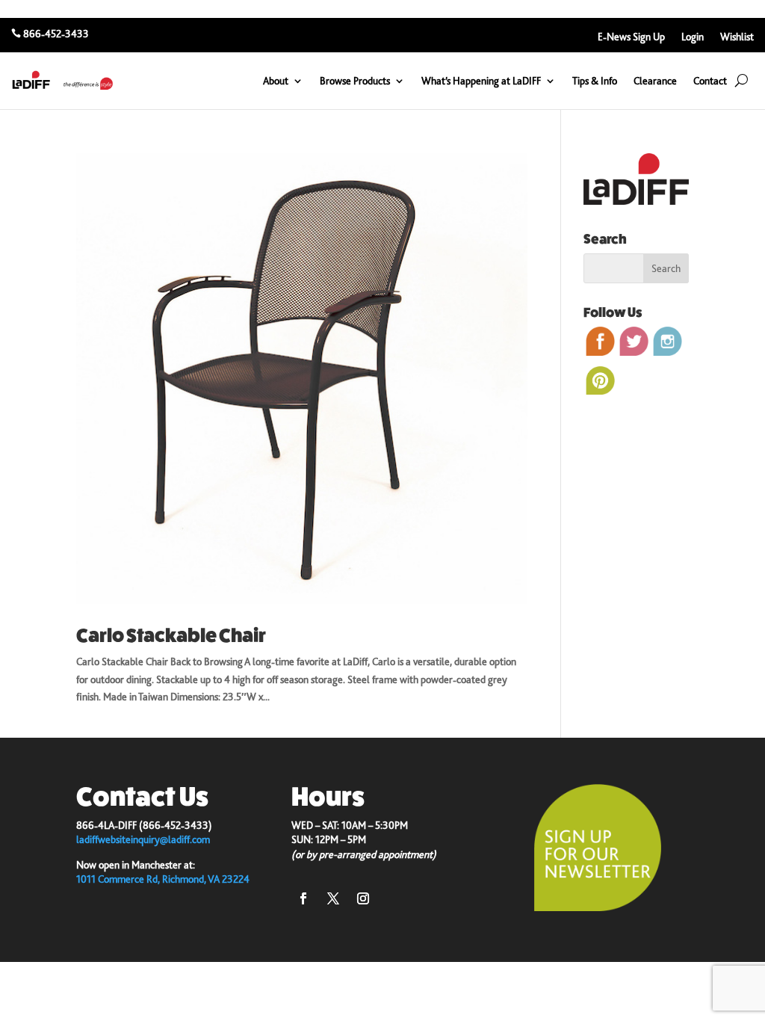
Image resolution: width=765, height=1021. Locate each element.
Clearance (655, 81)
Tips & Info (594, 81)
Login (692, 37)
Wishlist (737, 37)
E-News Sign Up (631, 37)
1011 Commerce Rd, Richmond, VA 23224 (163, 879)
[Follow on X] (333, 898)
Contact (710, 81)
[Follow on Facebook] (303, 898)
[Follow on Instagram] (363, 898)
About (275, 81)
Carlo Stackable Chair (171, 635)
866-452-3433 (56, 34)
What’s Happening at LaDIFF (481, 81)
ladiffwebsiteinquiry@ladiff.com (143, 839)
